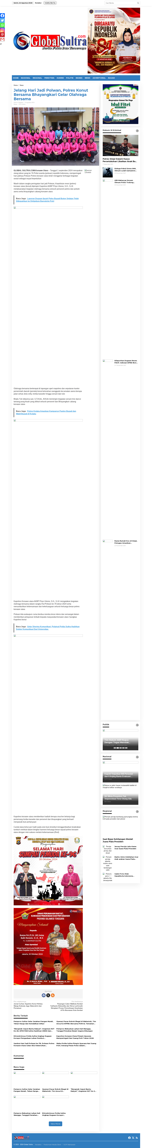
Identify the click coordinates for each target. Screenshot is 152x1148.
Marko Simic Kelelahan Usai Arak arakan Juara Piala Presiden (126, 858)
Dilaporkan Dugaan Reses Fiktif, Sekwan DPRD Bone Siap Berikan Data (125, 362)
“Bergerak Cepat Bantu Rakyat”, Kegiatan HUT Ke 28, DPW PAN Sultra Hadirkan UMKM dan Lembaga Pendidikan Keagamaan (34, 1030)
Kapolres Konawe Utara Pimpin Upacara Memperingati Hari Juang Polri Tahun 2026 (75, 1037)
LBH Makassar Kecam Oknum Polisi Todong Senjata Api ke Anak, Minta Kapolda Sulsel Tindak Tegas (126, 181)
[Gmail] (2, 39)
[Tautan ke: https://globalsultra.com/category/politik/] (137, 725)
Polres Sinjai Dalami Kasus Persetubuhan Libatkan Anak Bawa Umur (120, 160)
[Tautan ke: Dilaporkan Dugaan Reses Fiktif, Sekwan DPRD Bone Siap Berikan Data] (108, 449)
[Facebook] (2, 15)
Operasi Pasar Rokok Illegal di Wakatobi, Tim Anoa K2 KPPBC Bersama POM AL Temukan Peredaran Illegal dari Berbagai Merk (76, 1022)
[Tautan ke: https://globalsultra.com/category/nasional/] (137, 757)
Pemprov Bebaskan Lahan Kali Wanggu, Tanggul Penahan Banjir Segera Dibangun (74, 1030)
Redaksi (38, 1145)
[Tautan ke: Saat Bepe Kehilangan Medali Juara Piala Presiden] (120, 826)
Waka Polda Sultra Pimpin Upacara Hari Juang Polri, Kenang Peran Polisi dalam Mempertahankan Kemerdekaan (76, 1044)
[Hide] (1, 44)
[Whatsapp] (2, 25)
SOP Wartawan (69, 1145)
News (15, 104)
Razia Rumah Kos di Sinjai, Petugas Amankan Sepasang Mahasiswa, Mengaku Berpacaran (125, 542)
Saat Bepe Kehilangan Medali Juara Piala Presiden (118, 840)
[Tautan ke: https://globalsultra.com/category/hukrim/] (137, 130)
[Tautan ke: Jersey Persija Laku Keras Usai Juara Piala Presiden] (108, 849)
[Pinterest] (2, 34)
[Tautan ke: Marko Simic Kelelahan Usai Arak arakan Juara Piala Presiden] (108, 863)
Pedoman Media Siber (52, 1145)
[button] (138, 3)
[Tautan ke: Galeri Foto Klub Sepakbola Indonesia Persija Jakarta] (108, 877)
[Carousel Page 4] (123, 748)
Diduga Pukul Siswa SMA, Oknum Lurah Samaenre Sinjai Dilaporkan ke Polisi (125, 170)
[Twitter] (2, 20)
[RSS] (53, 995)
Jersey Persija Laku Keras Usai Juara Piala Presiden (125, 848)
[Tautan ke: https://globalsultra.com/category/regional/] (137, 811)
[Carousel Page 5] (126, 748)
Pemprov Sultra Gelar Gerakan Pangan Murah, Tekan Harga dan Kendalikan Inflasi (33, 1022)
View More (55, 1124)
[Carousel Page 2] (117, 748)
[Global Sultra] (50, 40)
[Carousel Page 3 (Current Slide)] (120, 748)
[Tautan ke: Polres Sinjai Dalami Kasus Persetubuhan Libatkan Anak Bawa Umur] (120, 145)
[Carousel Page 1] (115, 748)
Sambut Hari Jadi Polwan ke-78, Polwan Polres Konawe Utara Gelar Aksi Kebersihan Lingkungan (34, 1044)
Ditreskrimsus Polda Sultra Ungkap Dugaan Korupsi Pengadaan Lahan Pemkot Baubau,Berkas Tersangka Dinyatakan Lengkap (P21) (33, 1037)
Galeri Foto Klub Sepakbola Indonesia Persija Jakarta (123, 875)
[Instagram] (2, 29)
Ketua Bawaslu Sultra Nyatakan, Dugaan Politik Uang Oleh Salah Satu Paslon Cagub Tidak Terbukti (120, 741)
